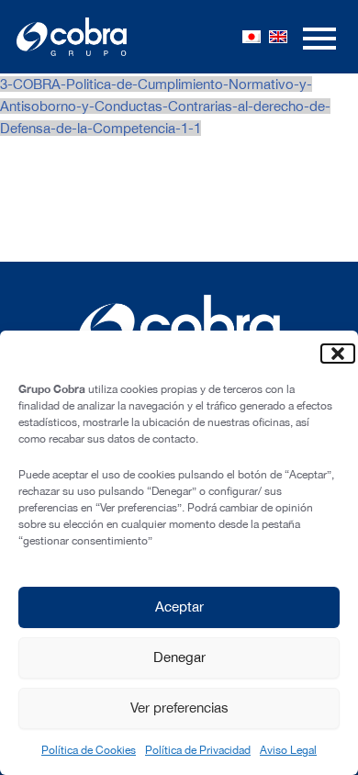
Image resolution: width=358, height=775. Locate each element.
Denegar (179, 657)
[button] (330, 353)
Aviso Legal (288, 750)
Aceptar (179, 606)
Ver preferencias (179, 707)
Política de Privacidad (198, 750)
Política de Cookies (88, 750)
